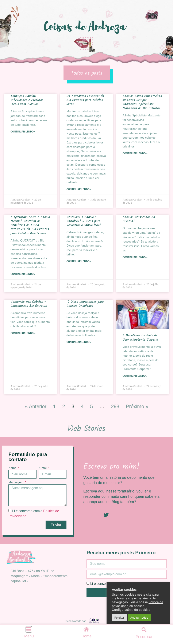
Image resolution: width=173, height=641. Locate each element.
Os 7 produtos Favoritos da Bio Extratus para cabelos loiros (85, 100)
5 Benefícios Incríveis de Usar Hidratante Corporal (141, 337)
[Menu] (29, 629)
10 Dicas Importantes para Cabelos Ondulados (85, 303)
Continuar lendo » (23, 131)
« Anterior (35, 406)
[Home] (86, 629)
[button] (144, 630)
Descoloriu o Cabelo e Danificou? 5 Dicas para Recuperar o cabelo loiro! (83, 221)
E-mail (43, 467)
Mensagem (16, 482)
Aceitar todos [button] (139, 617)
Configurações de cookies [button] (131, 610)
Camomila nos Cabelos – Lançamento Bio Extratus (29, 303)
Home (86, 636)
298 (115, 406)
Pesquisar (144, 637)
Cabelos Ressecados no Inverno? (139, 219)
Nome (12, 467)
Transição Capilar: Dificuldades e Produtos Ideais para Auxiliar (27, 100)
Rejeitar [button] (119, 617)
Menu (29, 636)
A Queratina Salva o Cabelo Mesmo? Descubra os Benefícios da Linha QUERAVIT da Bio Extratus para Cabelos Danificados (30, 225)
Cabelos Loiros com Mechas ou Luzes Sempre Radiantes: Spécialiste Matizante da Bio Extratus (142, 102)
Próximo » (137, 406)
